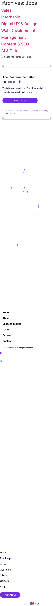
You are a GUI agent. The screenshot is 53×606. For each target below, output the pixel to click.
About (5, 318)
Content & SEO (15, 44)
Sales (6, 10)
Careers (7, 335)
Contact (7, 341)
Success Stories (11, 324)
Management (13, 37)
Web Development (18, 30)
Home (5, 312)
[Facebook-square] (37, 595)
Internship (10, 17)
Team (5, 329)
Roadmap (5, 558)
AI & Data (9, 50)
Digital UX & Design (19, 23)
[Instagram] (44, 595)
